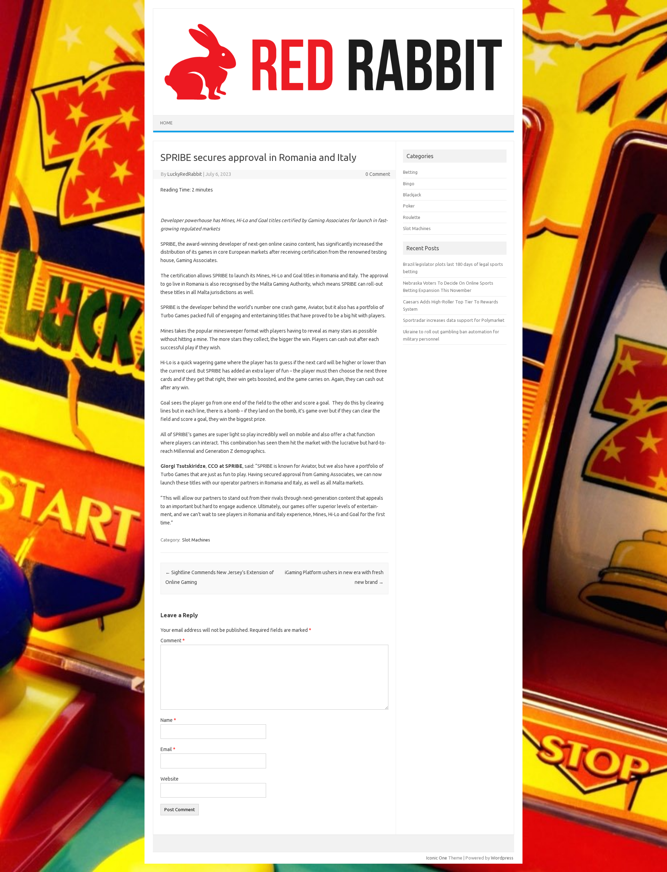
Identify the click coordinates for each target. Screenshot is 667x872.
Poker (409, 205)
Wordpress (502, 857)
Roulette (411, 217)
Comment (172, 640)
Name (168, 720)
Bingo (408, 183)
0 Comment (377, 174)
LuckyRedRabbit (184, 174)
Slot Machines (196, 539)
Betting (410, 172)
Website (169, 779)
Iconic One (436, 857)
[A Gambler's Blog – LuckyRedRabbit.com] (333, 103)
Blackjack (412, 194)
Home (166, 123)
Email (167, 749)
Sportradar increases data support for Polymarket (453, 320)
